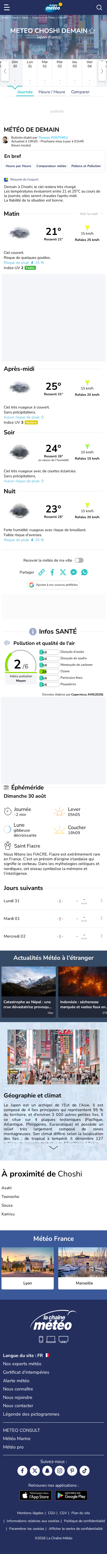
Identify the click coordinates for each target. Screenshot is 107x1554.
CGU (51, 1513)
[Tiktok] (85, 1471)
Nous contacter (18, 1406)
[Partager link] (41, 572)
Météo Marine (17, 1439)
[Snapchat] (47, 1471)
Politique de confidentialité (84, 1521)
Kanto (25, 17)
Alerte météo (16, 1381)
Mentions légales (30, 1513)
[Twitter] (35, 1471)
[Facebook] (22, 1471)
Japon (15, 17)
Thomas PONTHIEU (53, 137)
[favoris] (92, 30)
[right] (102, 71)
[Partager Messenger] (73, 572)
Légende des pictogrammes (31, 1414)
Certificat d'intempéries (26, 1372)
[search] (99, 7)
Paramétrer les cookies (26, 1529)
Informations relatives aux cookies (33, 1521)
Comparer (80, 92)
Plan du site (80, 1513)
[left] (5, 71)
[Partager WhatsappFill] (84, 572)
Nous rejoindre (17, 1397)
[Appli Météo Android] (71, 1495)
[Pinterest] (72, 1471)
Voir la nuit (89, 213)
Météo (5, 17)
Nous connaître (18, 1389)
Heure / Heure (52, 92)
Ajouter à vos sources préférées (57, 585)
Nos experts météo (22, 1364)
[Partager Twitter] (63, 572)
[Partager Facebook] (52, 572)
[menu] (8, 7)
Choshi (62, 17)
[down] (53, 1148)
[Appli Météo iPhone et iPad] (35, 1495)
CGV (63, 1513)
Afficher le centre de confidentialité (76, 1529)
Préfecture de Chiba (43, 17)
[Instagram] (60, 1471)
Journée (25, 92)
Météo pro (13, 1447)
